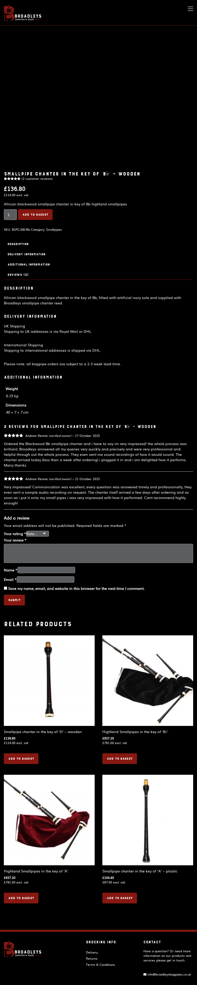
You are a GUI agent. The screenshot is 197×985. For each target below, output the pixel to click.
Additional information (28, 264)
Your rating (15, 533)
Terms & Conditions (100, 964)
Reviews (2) (17, 275)
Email (10, 579)
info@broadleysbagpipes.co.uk (168, 974)
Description (17, 244)
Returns (91, 958)
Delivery (92, 952)
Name (10, 569)
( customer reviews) (37, 178)
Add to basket (35, 215)
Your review (15, 540)
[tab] (98, 244)
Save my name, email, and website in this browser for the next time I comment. (76, 588)
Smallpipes (54, 229)
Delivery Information (26, 254)
